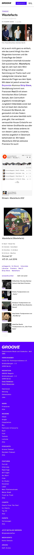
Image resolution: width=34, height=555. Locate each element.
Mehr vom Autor (22, 276)
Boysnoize (6, 85)
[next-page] (6, 335)
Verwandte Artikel (7, 276)
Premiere (13, 268)
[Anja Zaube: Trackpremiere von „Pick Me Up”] (6, 317)
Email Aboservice (8, 384)
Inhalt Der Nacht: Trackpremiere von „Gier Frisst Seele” (22, 326)
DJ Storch (15, 266)
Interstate (24, 266)
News (3, 288)
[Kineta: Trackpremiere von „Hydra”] (6, 295)
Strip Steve (25, 85)
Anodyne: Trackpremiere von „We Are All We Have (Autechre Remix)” (22, 305)
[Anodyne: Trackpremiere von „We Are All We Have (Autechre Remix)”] (6, 306)
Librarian (5, 268)
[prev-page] (3, 335)
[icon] (30, 3)
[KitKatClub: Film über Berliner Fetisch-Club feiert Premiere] (6, 284)
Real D (21, 268)
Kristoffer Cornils (9, 21)
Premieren (5, 11)
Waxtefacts (16, 270)
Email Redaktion (7, 381)
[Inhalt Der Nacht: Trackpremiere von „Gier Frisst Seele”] (6, 328)
